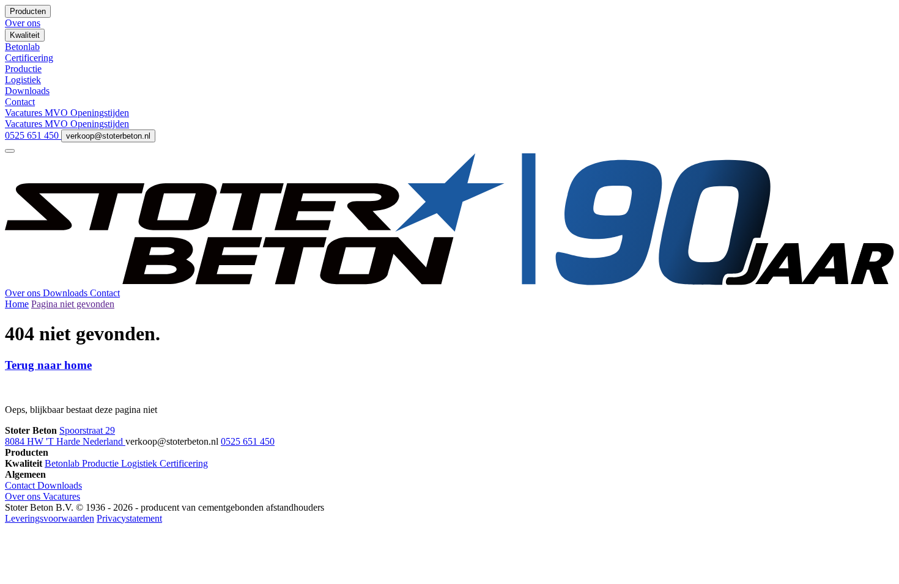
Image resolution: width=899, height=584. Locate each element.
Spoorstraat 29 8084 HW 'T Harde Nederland (65, 436)
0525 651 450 (33, 135)
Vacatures (25, 113)
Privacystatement (129, 518)
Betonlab (63, 463)
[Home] (449, 282)
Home (17, 304)
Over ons (24, 293)
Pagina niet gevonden (72, 304)
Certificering (184, 463)
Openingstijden (99, 113)
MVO (57, 113)
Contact (105, 293)
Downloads (66, 293)
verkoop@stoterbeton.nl (108, 136)
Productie (101, 463)
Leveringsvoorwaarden (49, 518)
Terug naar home (48, 365)
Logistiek (140, 463)
